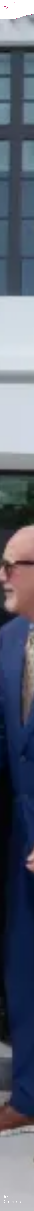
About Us (16, 3)
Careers (23, 3)
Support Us (29, 3)
